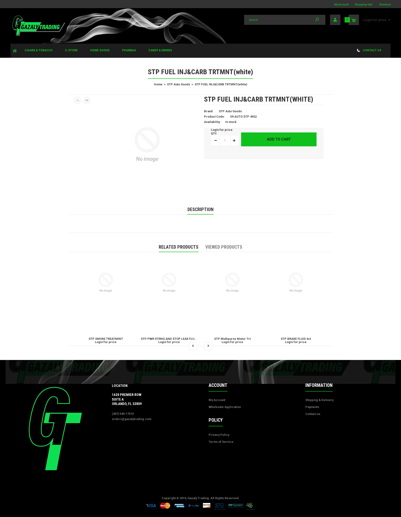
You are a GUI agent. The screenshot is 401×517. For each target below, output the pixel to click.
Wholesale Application (225, 407)
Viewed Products (223, 247)
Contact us (312, 414)
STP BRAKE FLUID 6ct (296, 338)
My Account (341, 4)
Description (200, 209)
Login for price (374, 20)
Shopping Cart (363, 4)
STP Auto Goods (230, 111)
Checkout (385, 4)
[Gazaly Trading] (38, 35)
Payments (312, 407)
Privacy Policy (219, 435)
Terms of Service (221, 441)
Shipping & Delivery (319, 400)
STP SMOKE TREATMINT (106, 338)
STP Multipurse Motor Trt (232, 338)
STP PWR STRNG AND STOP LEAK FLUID (169, 338)
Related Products (178, 247)
